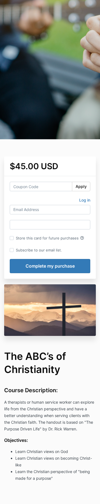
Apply (81, 186)
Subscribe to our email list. (39, 250)
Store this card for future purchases (50, 238)
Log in (84, 200)
